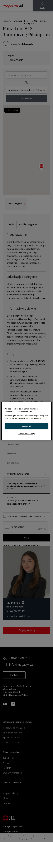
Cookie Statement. (34, 418)
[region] (26, 421)
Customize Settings (26, 434)
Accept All (26, 426)
